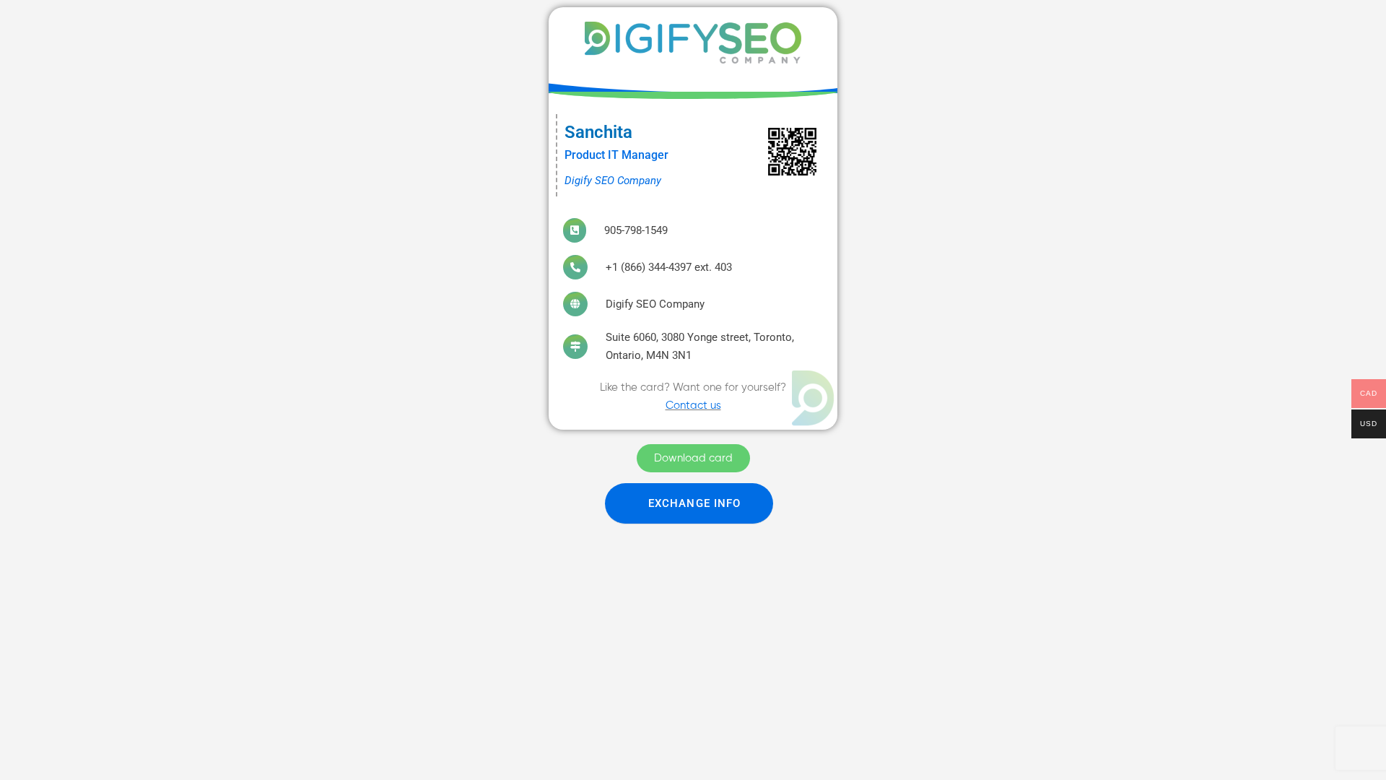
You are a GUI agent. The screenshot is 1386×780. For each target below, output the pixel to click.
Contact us (693, 405)
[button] (689, 503)
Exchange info (694, 503)
